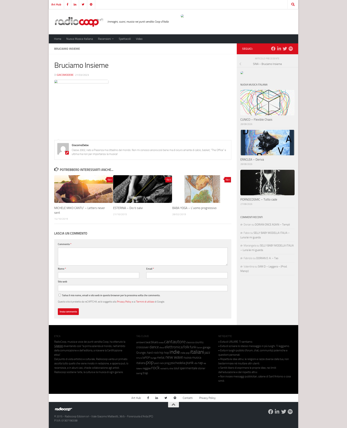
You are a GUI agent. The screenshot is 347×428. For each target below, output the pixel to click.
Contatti (188, 398)
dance (154, 347)
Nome (62, 268)
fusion (199, 347)
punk (190, 363)
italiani (197, 352)
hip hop (164, 352)
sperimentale (188, 368)
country (199, 342)
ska (171, 368)
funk (193, 347)
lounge (153, 358)
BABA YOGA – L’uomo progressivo (194, 208)
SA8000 (58, 346)
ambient (140, 342)
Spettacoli (125, 39)
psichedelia (177, 363)
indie (175, 352)
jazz (207, 353)
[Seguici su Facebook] (273, 48)
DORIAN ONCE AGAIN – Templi (272, 224)
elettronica (174, 346)
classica (190, 342)
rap (200, 363)
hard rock (153, 352)
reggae (147, 368)
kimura (139, 358)
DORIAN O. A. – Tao (267, 258)
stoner (201, 368)
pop (150, 362)
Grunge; (141, 352)
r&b (195, 363)
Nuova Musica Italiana (79, 39)
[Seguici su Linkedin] (279, 48)
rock (155, 367)
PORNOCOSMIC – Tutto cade (258, 199)
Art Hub (56, 4)
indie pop (185, 352)
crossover (142, 347)
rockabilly (164, 368)
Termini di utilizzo (145, 301)
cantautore (175, 341)
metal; (161, 357)
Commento (64, 244)
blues (154, 342)
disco (161, 347)
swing (139, 373)
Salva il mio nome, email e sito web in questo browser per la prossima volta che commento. (111, 295)
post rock (159, 363)
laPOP (146, 357)
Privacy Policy (124, 301)
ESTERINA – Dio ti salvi (128, 208)
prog (167, 363)
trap (145, 373)
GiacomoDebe (65, 74)
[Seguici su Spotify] (290, 48)
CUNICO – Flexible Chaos (256, 119)
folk (186, 347)
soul (176, 368)
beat (148, 342)
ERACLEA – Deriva (252, 159)
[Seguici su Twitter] (285, 48)
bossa (161, 342)
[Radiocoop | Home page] (79, 21)
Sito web (62, 281)
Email (150, 268)
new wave (174, 357)
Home (57, 39)
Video (139, 39)
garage (207, 347)
